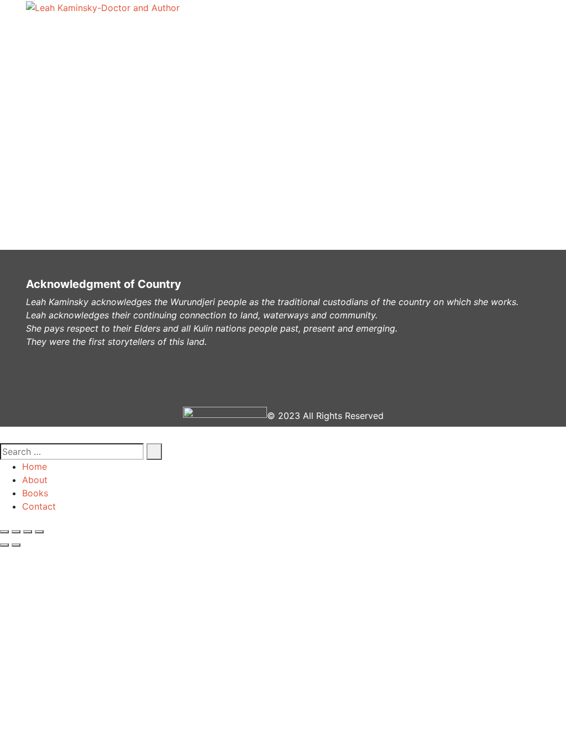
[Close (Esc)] (4, 531)
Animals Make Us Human (111, 161)
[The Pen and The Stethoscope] (82, 93)
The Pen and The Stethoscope (111, 116)
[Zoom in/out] (39, 531)
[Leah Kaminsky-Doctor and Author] (103, 7)
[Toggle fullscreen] (27, 531)
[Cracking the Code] (73, 48)
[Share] (16, 531)
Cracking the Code (111, 71)
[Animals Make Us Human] (69, 138)
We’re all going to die (111, 206)
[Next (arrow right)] (16, 545)
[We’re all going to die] (73, 183)
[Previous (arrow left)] (4, 545)
